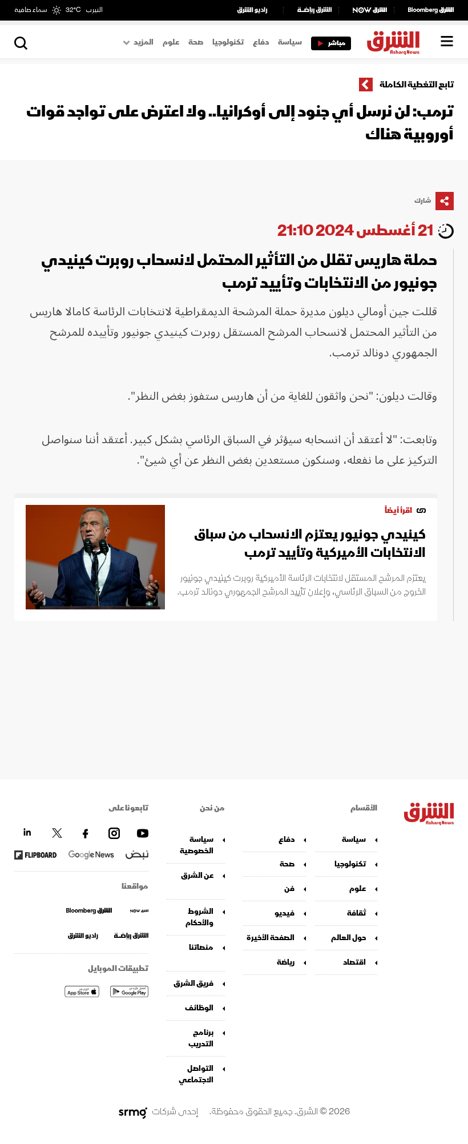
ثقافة (356, 913)
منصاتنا (201, 947)
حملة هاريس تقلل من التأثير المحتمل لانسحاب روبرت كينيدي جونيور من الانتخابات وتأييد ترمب (239, 271)
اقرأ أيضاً (398, 510)
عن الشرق (197, 875)
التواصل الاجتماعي (196, 1074)
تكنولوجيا (228, 42)
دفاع (261, 42)
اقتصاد (354, 962)
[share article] (444, 201)
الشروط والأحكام (199, 917)
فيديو (284, 913)
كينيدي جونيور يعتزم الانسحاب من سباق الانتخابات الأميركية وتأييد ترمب (310, 543)
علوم (171, 42)
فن (289, 888)
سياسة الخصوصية (196, 845)
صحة (195, 42)
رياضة (285, 962)
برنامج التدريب (200, 1038)
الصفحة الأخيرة (270, 937)
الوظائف (199, 1007)
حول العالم (348, 937)
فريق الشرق (193, 983)
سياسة (290, 42)
